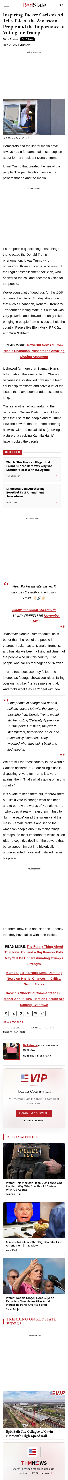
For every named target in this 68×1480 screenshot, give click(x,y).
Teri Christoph (13, 1194)
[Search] (61, 5)
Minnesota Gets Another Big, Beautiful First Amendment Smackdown (33, 1243)
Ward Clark (12, 1250)
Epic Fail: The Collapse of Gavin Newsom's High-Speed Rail (29, 1433)
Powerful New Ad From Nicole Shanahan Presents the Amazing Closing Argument (34, 351)
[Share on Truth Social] (13, 1013)
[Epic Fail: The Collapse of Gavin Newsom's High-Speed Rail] (34, 1409)
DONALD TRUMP (41, 1027)
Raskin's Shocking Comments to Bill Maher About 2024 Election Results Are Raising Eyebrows (34, 999)
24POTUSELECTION (14, 1027)
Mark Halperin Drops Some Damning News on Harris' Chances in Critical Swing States (34, 978)
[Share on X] (6, 1013)
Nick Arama (10, 39)
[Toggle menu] (6, 5)
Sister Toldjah (13, 1309)
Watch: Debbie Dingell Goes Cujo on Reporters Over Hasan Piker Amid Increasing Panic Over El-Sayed (30, 1301)
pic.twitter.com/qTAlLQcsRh (34, 610)
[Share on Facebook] (21, 1013)
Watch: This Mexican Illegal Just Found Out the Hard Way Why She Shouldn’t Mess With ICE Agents (34, 1186)
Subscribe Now (34, 1121)
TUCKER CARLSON (14, 1032)
